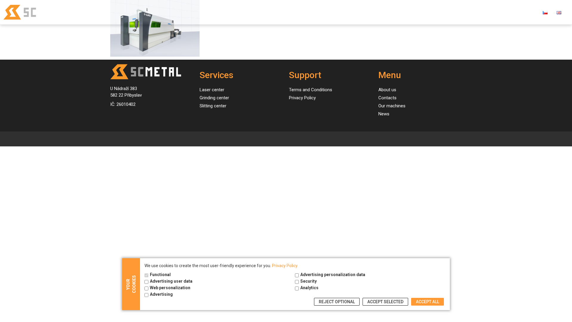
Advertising (161, 294)
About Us (465, 12)
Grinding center (214, 97)
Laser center (212, 89)
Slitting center (213, 106)
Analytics (309, 287)
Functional (160, 274)
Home (339, 12)
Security (308, 281)
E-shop (525, 12)
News (438, 12)
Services (366, 12)
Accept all (427, 301)
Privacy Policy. (285, 265)
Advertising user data (171, 281)
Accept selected (385, 301)
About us (387, 89)
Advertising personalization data (332, 274)
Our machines (406, 12)
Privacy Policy (302, 97)
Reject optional (337, 301)
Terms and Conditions (310, 89)
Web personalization (170, 287)
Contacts (496, 12)
